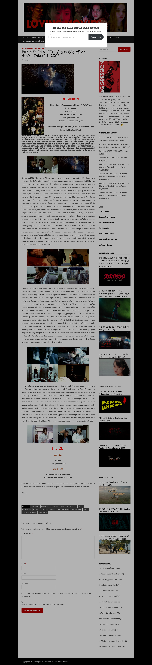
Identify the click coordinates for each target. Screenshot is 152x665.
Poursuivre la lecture (76, 43)
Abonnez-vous (96, 37)
